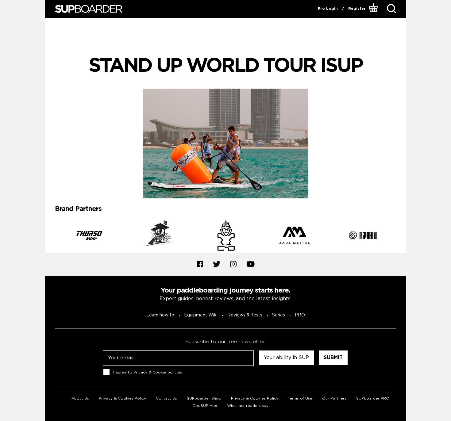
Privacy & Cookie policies (157, 372)
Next (401, 236)
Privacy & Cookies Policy (122, 398)
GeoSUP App (204, 406)
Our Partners (334, 398)
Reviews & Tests (244, 315)
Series (278, 315)
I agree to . (148, 372)
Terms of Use (300, 398)
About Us (80, 398)
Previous (50, 236)
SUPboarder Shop (204, 398)
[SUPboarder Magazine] (88, 9)
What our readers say (247, 406)
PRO (300, 315)
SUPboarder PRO (372, 398)
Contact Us (166, 398)
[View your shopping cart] (374, 9)
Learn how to (160, 315)
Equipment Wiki (201, 315)
